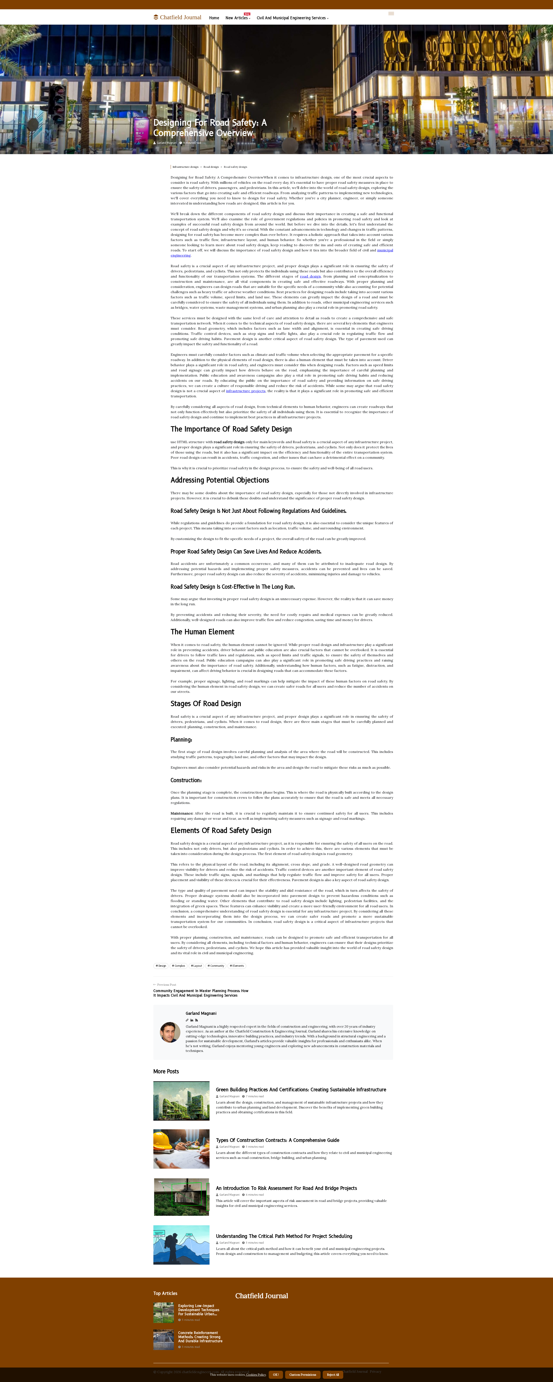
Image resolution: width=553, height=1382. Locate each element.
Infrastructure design (186, 166)
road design (310, 276)
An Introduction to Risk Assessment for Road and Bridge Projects (286, 1188)
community (217, 965)
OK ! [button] (276, 1375)
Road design (211, 166)
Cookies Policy (256, 1375)
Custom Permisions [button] (302, 1375)
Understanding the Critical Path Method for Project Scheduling (284, 1236)
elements (238, 965)
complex (180, 965)
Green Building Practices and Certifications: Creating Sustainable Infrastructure (301, 1090)
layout (198, 965)
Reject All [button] (333, 1375)
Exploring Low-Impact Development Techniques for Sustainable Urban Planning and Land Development (198, 1310)
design (162, 965)
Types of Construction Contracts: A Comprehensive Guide (277, 1140)
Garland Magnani (167, 142)
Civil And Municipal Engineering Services (291, 18)
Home (214, 18)
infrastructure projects (245, 391)
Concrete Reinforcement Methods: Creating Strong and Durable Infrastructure (200, 1337)
